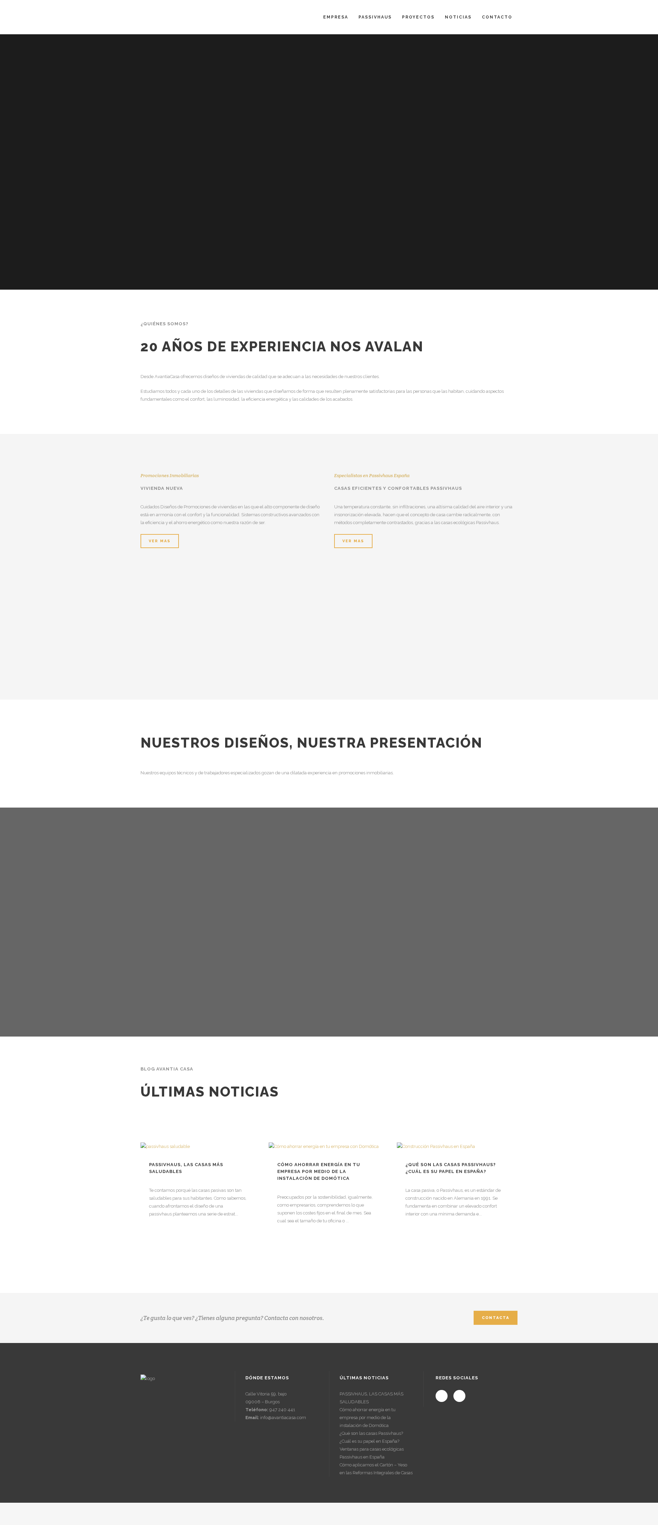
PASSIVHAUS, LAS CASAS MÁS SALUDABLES (371, 1397)
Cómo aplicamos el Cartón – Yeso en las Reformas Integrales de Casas (376, 1468)
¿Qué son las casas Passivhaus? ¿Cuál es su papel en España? (371, 1437)
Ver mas (160, 541)
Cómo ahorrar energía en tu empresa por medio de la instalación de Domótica (318, 1171)
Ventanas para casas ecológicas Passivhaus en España (372, 1453)
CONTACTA (495, 1318)
